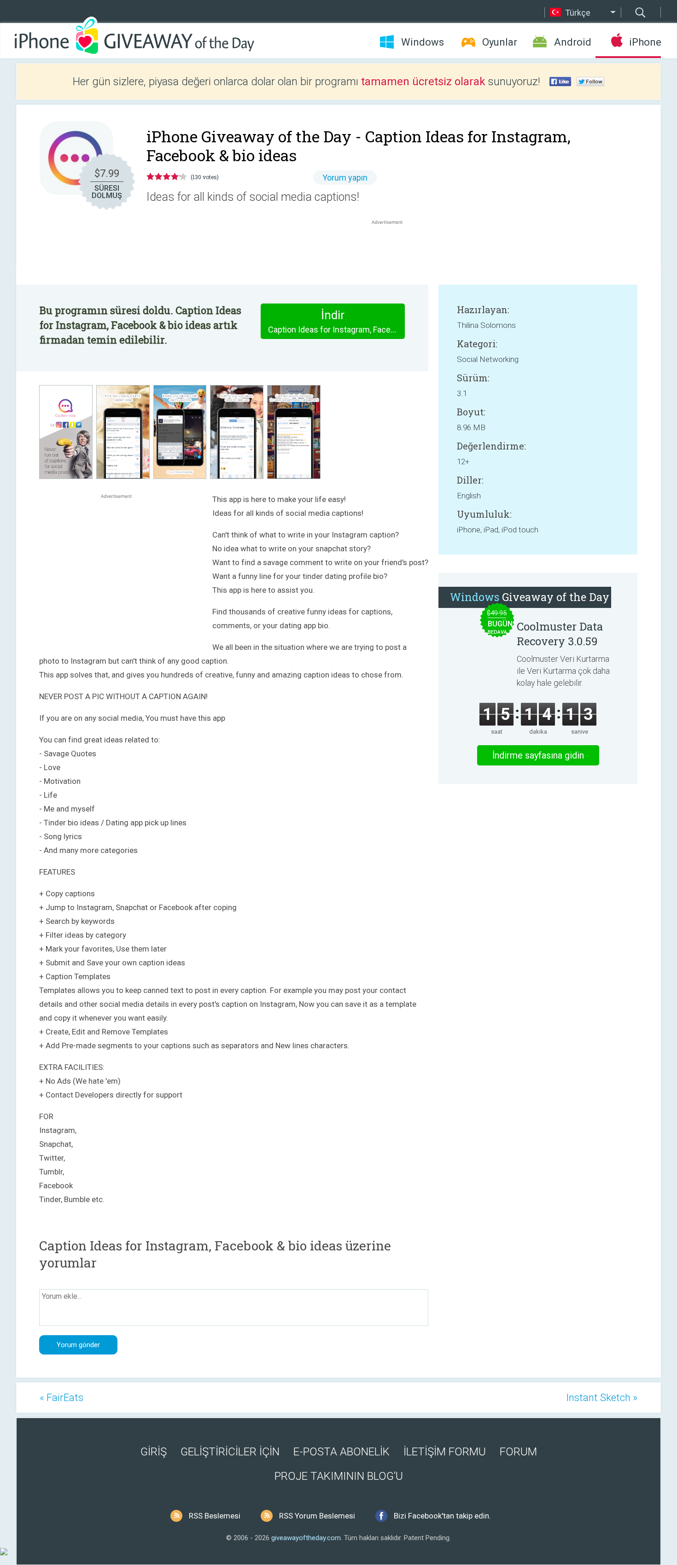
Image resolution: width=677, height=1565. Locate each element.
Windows (422, 42)
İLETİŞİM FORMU (444, 1451)
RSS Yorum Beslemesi (317, 1515)
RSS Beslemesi (214, 1515)
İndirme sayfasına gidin (538, 755)
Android (572, 42)
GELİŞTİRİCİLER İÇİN (230, 1451)
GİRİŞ (153, 1451)
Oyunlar (499, 42)
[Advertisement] (391, 249)
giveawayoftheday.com (306, 1538)
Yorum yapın (345, 177)
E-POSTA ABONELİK (341, 1451)
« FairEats (61, 1397)
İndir (336, 321)
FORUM (518, 1451)
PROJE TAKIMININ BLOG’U (338, 1476)
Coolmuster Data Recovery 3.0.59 (560, 633)
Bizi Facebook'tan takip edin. (442, 1515)
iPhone (645, 42)
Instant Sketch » (601, 1397)
